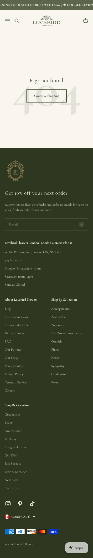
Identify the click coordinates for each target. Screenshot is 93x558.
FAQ (8, 341)
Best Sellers (59, 317)
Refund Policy (14, 374)
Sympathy (57, 366)
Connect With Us (16, 325)
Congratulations (15, 447)
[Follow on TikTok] (32, 503)
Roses (55, 358)
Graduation (59, 374)
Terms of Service (16, 382)
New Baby (11, 480)
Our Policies (13, 350)
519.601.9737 (13, 260)
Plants (55, 350)
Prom (55, 382)
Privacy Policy (14, 366)
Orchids (56, 341)
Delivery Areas (14, 333)
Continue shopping (46, 96)
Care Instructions (16, 317)
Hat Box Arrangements (66, 333)
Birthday (10, 439)
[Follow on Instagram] (8, 503)
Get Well (11, 455)
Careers (10, 390)
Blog (8, 309)
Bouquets (57, 325)
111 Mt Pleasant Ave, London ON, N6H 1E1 (33, 252)
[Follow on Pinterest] (20, 503)
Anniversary (13, 431)
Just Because (13, 463)
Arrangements (60, 309)
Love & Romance (16, 472)
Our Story (11, 358)
